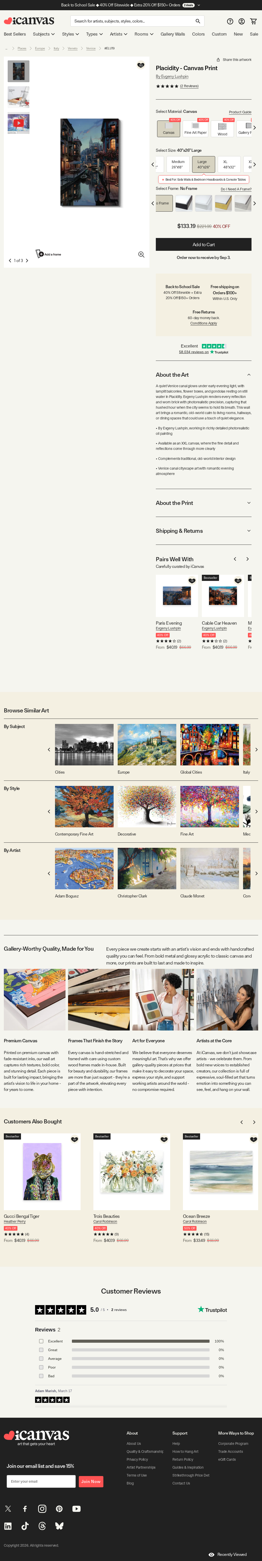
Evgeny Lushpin (168, 628)
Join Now (91, 1481)
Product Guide (240, 112)
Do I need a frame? (236, 189)
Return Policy (182, 1459)
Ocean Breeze (196, 1216)
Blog (130, 1483)
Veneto (73, 48)
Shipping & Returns (179, 530)
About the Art (172, 374)
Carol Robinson (105, 1221)
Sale (254, 34)
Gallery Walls (173, 34)
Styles (68, 34)
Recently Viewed (232, 1554)
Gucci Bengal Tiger (21, 1216)
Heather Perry (15, 1221)
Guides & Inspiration (188, 1467)
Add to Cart (204, 244)
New (238, 34)
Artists (116, 34)
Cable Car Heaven (219, 623)
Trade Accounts (230, 1451)
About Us (134, 1443)
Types (91, 34)
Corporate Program (233, 1443)
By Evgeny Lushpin (172, 76)
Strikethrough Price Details (193, 1475)
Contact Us (181, 1483)
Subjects (41, 34)
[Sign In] (241, 21)
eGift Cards (227, 1459)
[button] (168, 129)
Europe (40, 48)
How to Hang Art (185, 1451)
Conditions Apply (203, 323)
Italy (56, 48)
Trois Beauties (106, 1216)
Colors (198, 34)
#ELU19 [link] (109, 48)
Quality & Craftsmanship (145, 1451)
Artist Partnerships (141, 1467)
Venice (90, 48)
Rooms (141, 34)
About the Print (174, 503)
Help (176, 1443)
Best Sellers (15, 34)
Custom (219, 34)
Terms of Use (137, 1475)
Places (22, 48)
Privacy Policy (137, 1459)
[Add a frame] (48, 253)
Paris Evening (169, 623)
